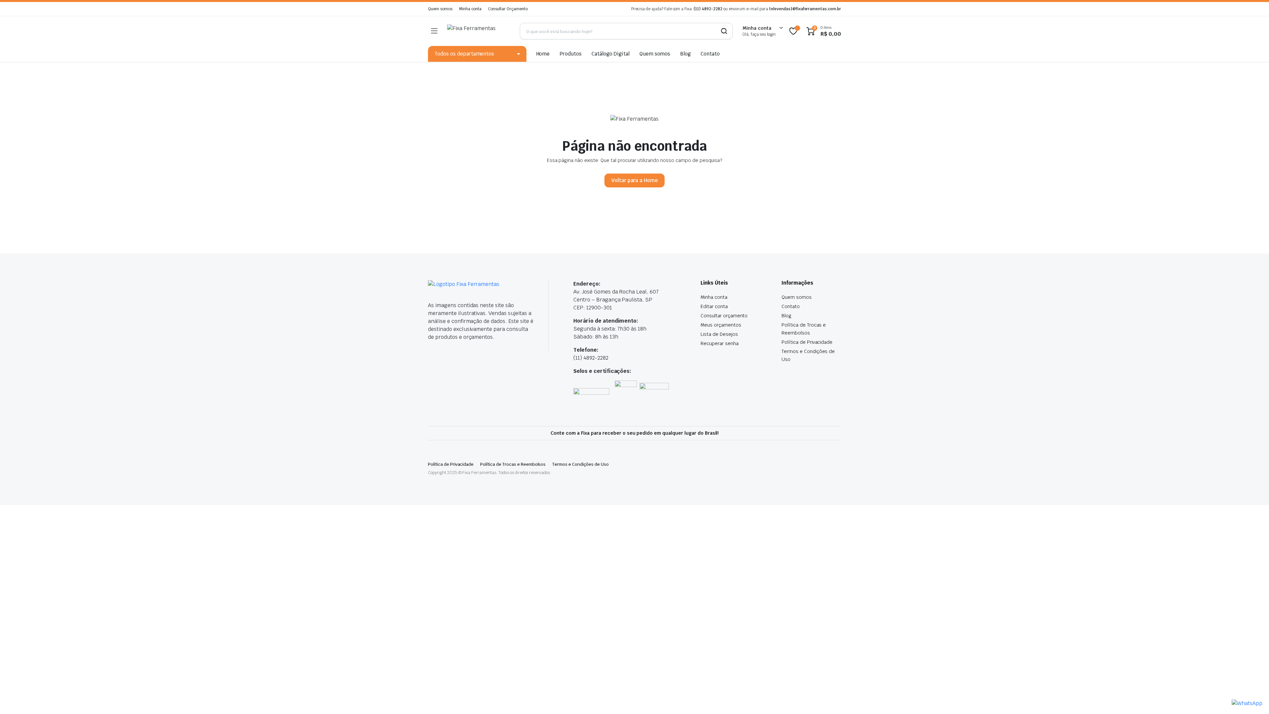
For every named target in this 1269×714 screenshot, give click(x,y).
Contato (710, 54)
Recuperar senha (720, 343)
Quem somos (440, 9)
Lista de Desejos (719, 334)
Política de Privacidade (807, 342)
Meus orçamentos (721, 325)
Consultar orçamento (724, 316)
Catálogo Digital (611, 54)
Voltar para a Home (634, 180)
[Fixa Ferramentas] (478, 31)
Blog (685, 54)
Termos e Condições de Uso (580, 464)
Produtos (570, 54)
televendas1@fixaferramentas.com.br (805, 9)
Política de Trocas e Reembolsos (513, 464)
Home (543, 54)
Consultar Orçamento (507, 9)
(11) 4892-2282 (708, 9)
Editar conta (714, 306)
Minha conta (470, 9)
